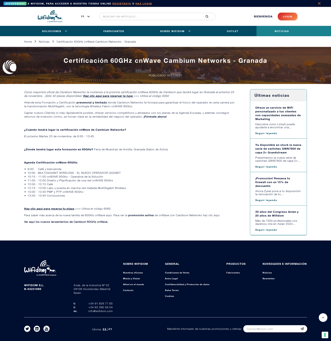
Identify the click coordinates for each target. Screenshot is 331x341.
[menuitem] (155, 16)
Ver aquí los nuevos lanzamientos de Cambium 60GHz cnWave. (66, 221)
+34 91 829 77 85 (100, 303)
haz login (144, 3)
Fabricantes (233, 272)
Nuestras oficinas (133, 272)
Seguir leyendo (266, 133)
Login (287, 16)
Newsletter (269, 278)
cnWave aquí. (104, 215)
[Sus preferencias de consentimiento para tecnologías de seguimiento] (325, 335)
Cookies (169, 296)
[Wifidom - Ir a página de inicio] (50, 21)
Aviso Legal (171, 278)
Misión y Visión (131, 278)
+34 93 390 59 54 (100, 307)
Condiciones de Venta (177, 272)
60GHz (90, 215)
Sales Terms (172, 290)
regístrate (121, 3)
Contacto (128, 290)
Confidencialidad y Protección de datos (187, 284)
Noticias (267, 272)
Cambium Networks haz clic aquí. (198, 215)
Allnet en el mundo (133, 284)
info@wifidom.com (100, 311)
